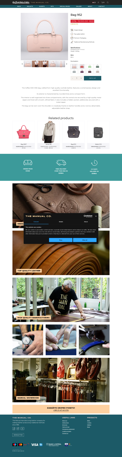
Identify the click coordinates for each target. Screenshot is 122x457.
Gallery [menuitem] (79, 6)
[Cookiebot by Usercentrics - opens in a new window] (85, 216)
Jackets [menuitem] (42, 6)
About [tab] (86, 221)
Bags (88, 427)
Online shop (65, 422)
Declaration (74, 61)
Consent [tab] (36, 221)
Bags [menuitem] (19, 6)
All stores (64, 425)
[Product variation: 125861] (89, 66)
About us (64, 420)
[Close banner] (96, 216)
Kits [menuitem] (52, 6)
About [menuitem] (90, 6)
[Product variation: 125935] (97, 71)
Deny (60, 240)
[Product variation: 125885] (74, 71)
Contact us (65, 433)
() (103, 2)
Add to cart (92, 78)
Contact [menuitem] (102, 6)
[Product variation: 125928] (89, 71)
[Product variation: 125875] (97, 66)
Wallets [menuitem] (30, 6)
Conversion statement (68, 429)
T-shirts (89, 422)
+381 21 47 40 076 (61, 410)
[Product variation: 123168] (74, 66)
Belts (88, 420)
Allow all (84, 240)
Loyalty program (66, 431)
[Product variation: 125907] (82, 71)
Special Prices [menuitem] (65, 6)
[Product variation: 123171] (82, 66)
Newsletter (18, 435)
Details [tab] (61, 221)
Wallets (89, 425)
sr (95, 2)
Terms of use (65, 427)
